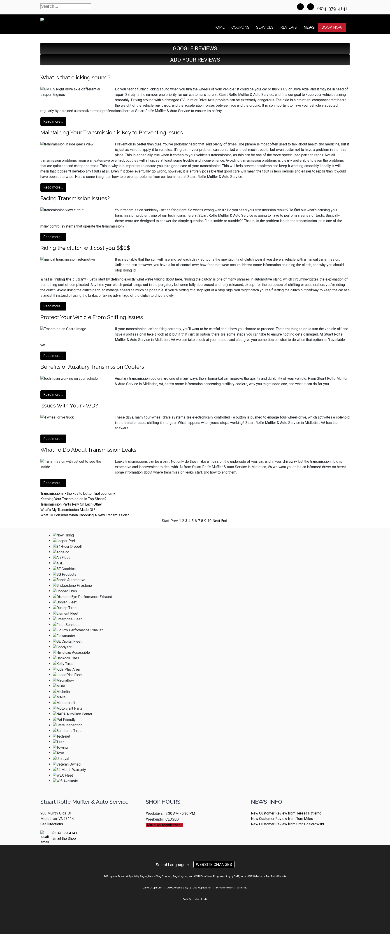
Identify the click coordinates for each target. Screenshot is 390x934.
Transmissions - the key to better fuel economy (77, 493)
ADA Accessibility (177, 887)
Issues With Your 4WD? (69, 405)
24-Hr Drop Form (152, 887)
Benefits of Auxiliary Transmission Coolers (92, 366)
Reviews (288, 27)
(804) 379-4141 (332, 8)
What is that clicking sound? (75, 77)
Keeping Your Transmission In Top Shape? (73, 499)
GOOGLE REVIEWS (195, 48)
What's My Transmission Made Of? (67, 510)
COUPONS (240, 27)
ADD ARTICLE (191, 898)
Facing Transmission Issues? (75, 198)
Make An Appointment (164, 825)
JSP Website (254, 876)
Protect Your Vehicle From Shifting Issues (91, 317)
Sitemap (242, 887)
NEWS (309, 27)
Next (216, 521)
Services (265, 27)
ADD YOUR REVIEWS (195, 60)
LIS (205, 898)
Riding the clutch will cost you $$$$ (85, 248)
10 (209, 521)
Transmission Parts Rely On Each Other (71, 504)
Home (219, 27)
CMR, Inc (239, 876)
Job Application (202, 887)
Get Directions (51, 824)
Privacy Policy (224, 887)
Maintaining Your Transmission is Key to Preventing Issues (111, 132)
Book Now (332, 27)
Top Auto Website (276, 876)
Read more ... (53, 121)
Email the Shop (64, 838)
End (224, 521)
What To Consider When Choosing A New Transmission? (84, 515)
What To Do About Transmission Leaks (88, 449)
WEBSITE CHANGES (214, 864)
